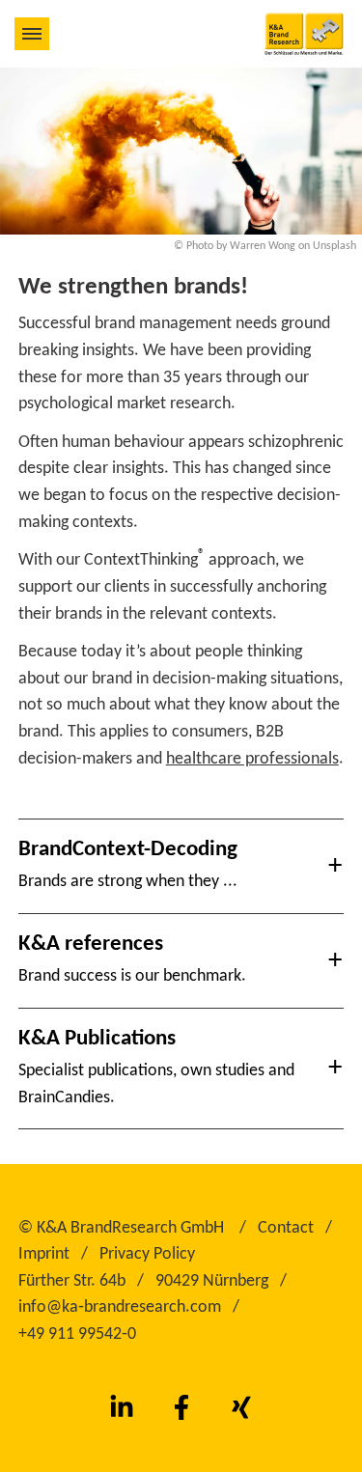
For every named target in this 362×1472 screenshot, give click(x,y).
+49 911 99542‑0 (77, 1334)
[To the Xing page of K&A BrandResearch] (241, 1408)
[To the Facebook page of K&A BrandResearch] (181, 1408)
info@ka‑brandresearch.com (119, 1307)
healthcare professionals (252, 759)
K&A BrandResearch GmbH (130, 1228)
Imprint (44, 1254)
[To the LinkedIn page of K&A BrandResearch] (121, 1408)
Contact (286, 1228)
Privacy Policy (147, 1254)
